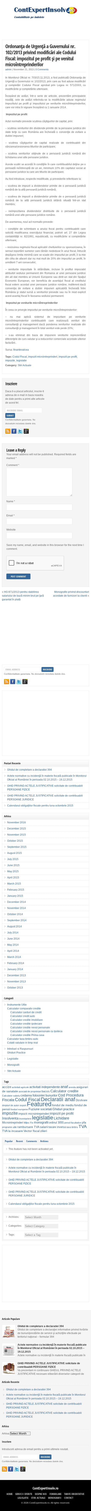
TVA (83, 1126)
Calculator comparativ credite (24, 1008)
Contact (68, 1498)
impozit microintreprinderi (42, 356)
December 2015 (16, 828)
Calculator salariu (11, 1095)
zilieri (43, 1131)
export (23, 1105)
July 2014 (12, 932)
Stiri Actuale (24, 365)
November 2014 (16, 908)
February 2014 (15, 963)
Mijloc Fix (28, 1122)
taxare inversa (57, 1127)
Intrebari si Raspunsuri (20, 1048)
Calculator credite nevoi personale (30, 1027)
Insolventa (10, 1118)
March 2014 (14, 957)
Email (10, 515)
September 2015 (16, 846)
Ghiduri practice (63, 1109)
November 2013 (16, 981)
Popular (9, 1141)
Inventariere (25, 1118)
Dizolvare (81, 1100)
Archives (44, 1141)
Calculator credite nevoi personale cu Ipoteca (36, 1031)
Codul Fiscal (19, 356)
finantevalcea (21, 349)
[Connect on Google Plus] (26, 431)
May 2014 (13, 944)
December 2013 (16, 975)
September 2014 (16, 920)
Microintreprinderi (12, 1122)
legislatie (21, 360)
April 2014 (13, 950)
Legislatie (12, 1058)
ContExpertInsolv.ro (45, 1488)
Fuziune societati (40, 1109)
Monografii (13, 1064)
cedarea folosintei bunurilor (39, 1095)
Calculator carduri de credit (25, 1012)
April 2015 (13, 877)
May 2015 (13, 871)
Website (11, 529)
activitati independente (44, 1087)
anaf (64, 1086)
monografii (41, 1122)
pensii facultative (72, 1122)
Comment (12, 465)
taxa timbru (72, 1127)
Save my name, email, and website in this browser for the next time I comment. (45, 547)
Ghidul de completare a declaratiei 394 (29, 769)
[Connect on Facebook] (14, 431)
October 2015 (15, 840)
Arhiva (5, 1433)
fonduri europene (19, 1109)
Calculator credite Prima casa (27, 1035)
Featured (39, 1104)
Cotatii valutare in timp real (22, 1042)
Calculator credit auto (22, 1016)
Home (9, 1494)
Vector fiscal (31, 1131)
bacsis (46, 1091)
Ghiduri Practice (16, 1052)
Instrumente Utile (17, 1004)
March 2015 (14, 883)
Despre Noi (41, 1494)
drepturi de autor (10, 1105)
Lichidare (61, 1118)
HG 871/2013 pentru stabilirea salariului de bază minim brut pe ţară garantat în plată (23, 595)
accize (6, 1087)
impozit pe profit (68, 356)
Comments (31, 1141)
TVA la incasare (12, 1131)
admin (8, 69)
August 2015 (14, 853)
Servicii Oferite (23, 1494)
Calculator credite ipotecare (26, 1023)
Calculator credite (64, 1091)
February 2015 (15, 889)
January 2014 (15, 969)
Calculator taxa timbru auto (22, 1038)
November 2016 (16, 822)
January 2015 (15, 895)
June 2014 (13, 938)
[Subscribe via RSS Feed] (7, 431)
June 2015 (13, 865)
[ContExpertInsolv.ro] (45, 17)
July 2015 (12, 859)
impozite (10, 360)
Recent (19, 1141)
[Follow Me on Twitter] (20, 431)
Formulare (55, 1494)
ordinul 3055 (56, 1122)
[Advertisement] (46, 26)
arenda (72, 1087)
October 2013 (15, 987)
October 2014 (15, 914)
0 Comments (42, 69)
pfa (84, 1122)
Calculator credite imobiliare (26, 1019)
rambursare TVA (28, 1127)
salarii (44, 1127)
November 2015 (16, 834)
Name (10, 501)
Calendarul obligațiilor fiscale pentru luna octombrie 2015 (40, 805)
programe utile (9, 1127)
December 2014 (16, 902)
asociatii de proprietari (30, 1091)
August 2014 (14, 926)
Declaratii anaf (58, 1099)
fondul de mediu (63, 1105)
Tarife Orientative (74, 1494)
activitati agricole (20, 1087)
